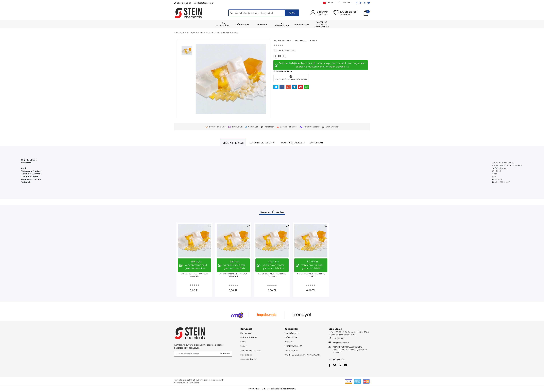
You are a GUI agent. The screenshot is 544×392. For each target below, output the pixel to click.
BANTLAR (288, 342)
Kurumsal (246, 329)
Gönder (226, 353)
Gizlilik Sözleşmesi (248, 337)
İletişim (243, 346)
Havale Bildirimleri (248, 359)
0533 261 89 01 (339, 338)
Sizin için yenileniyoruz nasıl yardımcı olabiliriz (196, 265)
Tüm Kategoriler (291, 333)
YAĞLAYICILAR (291, 337)
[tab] (233, 143)
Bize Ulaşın (335, 329)
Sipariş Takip (246, 355)
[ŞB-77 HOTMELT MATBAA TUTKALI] (310, 240)
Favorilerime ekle (284, 71)
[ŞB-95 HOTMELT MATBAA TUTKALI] (272, 240)
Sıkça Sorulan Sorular (250, 350)
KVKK (242, 342)
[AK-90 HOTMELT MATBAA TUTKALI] (233, 240)
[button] (319, 13)
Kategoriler (291, 329)
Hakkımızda (245, 333)
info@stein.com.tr (340, 342)
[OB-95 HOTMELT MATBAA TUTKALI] (194, 240)
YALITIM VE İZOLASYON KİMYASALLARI (302, 355)
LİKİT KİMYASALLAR (293, 346)
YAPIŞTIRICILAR (291, 350)
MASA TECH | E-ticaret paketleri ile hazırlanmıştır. (272, 389)
